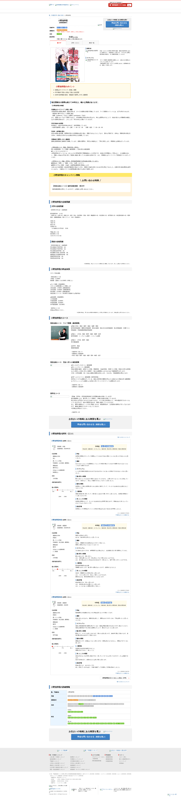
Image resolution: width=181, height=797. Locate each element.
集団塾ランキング (74, 757)
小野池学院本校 (56, 441)
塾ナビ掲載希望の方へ (125, 759)
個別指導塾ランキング (55, 759)
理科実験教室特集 (96, 760)
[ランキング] (83, 11)
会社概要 (51, 791)
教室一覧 (91, 43)
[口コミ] (97, 11)
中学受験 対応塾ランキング (77, 761)
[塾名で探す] (70, 11)
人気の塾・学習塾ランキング (57, 757)
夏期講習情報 (109, 759)
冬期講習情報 (109, 761)
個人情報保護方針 (58, 791)
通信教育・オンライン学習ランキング (80, 769)
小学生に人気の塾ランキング (57, 763)
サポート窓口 (122, 757)
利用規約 (121, 763)
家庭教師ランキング (75, 765)
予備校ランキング (54, 761)
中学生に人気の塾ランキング (77, 763)
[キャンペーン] (125, 11)
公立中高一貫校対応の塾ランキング (59, 767)
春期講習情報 (109, 757)
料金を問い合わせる (119, 24)
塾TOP (59, 43)
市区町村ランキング (75, 767)
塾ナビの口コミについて (124, 437)
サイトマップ (122, 761)
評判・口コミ (75, 43)
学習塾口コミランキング (76, 759)
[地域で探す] (56, 11)
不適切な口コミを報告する (122, 515)
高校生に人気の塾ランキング (57, 765)
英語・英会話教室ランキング (57, 769)
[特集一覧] (111, 11)
